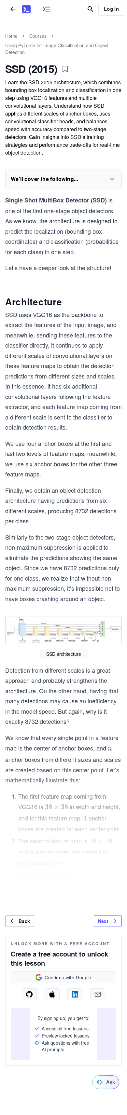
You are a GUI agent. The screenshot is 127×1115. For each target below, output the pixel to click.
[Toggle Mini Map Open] (46, 9)
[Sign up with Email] (97, 994)
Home (11, 36)
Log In (111, 8)
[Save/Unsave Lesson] (65, 69)
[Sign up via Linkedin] (74, 994)
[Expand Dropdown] (112, 179)
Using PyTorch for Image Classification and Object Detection (56, 48)
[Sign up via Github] (29, 994)
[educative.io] (26, 9)
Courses (38, 36)
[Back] (13, 9)
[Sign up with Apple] (52, 994)
